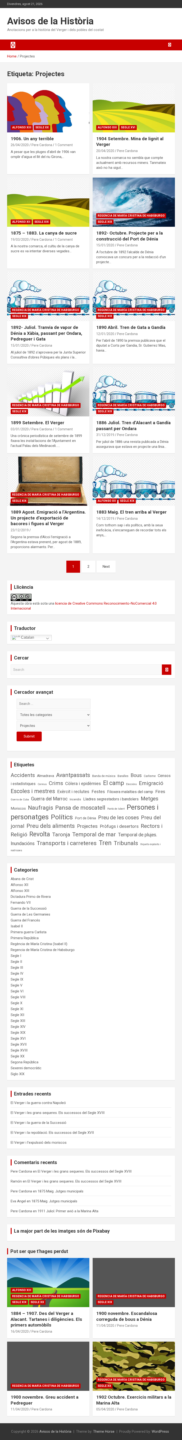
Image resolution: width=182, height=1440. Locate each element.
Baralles (123, 776)
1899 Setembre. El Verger (37, 422)
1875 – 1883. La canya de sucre (44, 233)
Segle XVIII (19, 1050)
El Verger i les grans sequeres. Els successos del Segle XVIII (58, 1113)
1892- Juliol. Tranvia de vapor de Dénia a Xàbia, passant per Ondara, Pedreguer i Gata (46, 333)
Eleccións (131, 784)
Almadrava (45, 776)
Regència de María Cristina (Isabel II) (39, 944)
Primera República (25, 938)
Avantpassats (73, 775)
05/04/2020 (105, 1409)
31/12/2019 (105, 435)
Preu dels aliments (51, 825)
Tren (105, 843)
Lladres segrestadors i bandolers (111, 799)
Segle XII (17, 1015)
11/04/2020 (105, 1325)
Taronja (61, 835)
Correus (42, 784)
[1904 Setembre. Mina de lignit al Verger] (133, 107)
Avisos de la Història (50, 21)
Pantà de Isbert (116, 808)
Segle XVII (19, 1044)
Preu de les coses (118, 817)
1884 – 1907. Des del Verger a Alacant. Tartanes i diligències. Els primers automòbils (46, 1319)
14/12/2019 (105, 518)
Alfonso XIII (21, 127)
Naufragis (40, 807)
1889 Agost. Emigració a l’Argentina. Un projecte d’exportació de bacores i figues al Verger (48, 517)
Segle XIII (18, 1021)
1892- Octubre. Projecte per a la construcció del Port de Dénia (129, 236)
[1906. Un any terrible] (48, 107)
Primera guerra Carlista (28, 932)
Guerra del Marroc (49, 799)
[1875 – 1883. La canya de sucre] (48, 202)
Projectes (87, 826)
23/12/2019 (20, 530)
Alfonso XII (21, 221)
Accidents (23, 775)
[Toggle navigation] (13, 44)
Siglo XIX (17, 1074)
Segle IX (17, 979)
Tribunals (126, 843)
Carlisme (150, 776)
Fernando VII (21, 902)
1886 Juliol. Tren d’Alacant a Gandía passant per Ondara (133, 425)
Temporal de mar (94, 834)
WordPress (160, 1431)
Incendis (75, 799)
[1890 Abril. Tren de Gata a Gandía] (133, 296)
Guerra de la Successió (29, 908)
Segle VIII (18, 997)
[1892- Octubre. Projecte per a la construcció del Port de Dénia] (133, 202)
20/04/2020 (105, 151)
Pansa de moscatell (80, 807)
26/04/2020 (20, 145)
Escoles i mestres (33, 791)
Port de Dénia (85, 818)
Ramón (16, 1181)
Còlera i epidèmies (83, 783)
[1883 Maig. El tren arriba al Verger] (133, 481)
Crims (56, 783)
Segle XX (42, 127)
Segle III (17, 967)
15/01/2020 (105, 245)
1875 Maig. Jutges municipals (60, 1191)
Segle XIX (41, 221)
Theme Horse (103, 1431)
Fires (160, 791)
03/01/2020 (20, 429)
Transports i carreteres (67, 843)
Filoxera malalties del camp (130, 792)
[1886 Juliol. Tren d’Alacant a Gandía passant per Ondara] (133, 391)
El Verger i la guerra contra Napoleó (38, 1103)
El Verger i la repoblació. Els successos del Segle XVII (52, 1132)
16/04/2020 (20, 1331)
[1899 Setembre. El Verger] (48, 391)
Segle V (17, 985)
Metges (149, 799)
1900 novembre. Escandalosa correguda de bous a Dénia (126, 1316)
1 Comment (64, 145)
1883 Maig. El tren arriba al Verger (131, 512)
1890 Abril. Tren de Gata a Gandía (130, 327)
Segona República (24, 1062)
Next (106, 566)
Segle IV (17, 973)
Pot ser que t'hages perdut (39, 1251)
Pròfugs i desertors (119, 826)
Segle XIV (18, 1027)
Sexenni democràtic (26, 1068)
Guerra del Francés (25, 920)
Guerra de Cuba (20, 799)
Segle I (16, 956)
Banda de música (103, 776)
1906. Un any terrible (32, 138)
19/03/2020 (20, 239)
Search (166, 669)
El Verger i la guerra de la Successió (38, 1123)
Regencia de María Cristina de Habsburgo (131, 215)
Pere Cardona (42, 145)
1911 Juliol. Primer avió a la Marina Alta (68, 1211)
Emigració (151, 783)
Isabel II (17, 926)
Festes (98, 791)
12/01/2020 (105, 334)
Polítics (62, 817)
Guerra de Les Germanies (30, 914)
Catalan (27, 637)
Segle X (16, 1003)
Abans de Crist (22, 879)
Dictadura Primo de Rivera (31, 897)
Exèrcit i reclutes (73, 791)
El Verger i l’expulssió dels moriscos (39, 1142)
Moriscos (18, 808)
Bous (136, 775)
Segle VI (17, 991)
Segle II (16, 962)
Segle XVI (128, 127)
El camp (113, 783)
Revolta (39, 834)
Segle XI (17, 1009)
